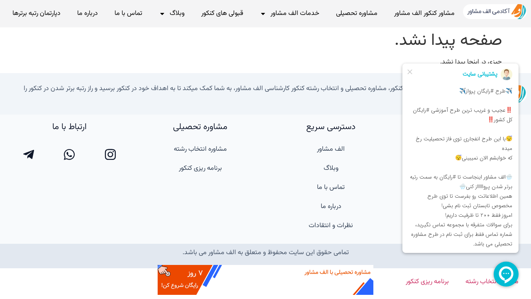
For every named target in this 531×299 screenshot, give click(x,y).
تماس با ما (128, 13)
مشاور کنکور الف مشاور (424, 13)
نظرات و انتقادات (331, 226)
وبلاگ (177, 13)
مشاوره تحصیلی (357, 13)
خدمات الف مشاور (294, 13)
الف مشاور (331, 149)
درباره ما (87, 13)
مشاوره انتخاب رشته (200, 149)
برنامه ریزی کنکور (200, 168)
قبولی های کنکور (222, 13)
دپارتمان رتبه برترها (36, 13)
